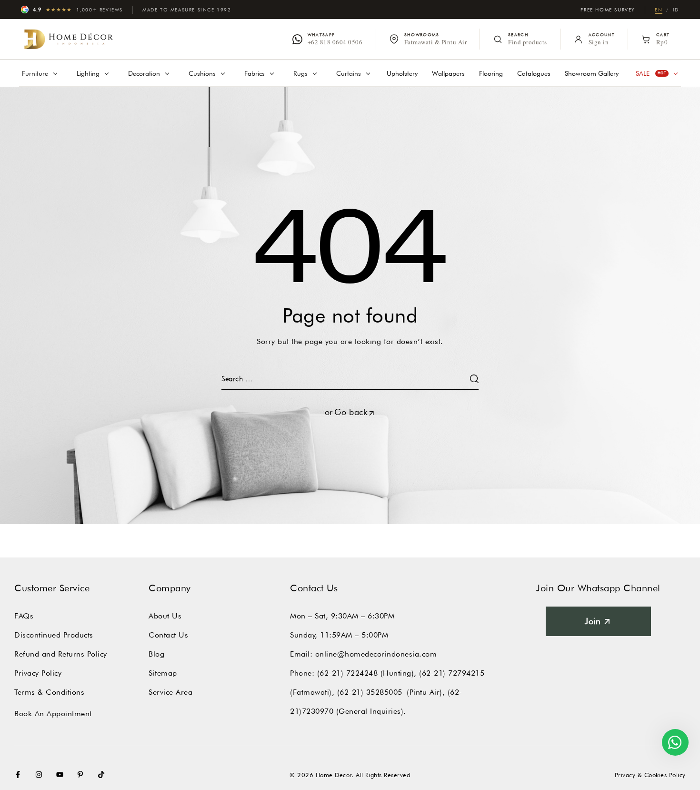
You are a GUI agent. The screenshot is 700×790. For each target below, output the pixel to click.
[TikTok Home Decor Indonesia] (103, 774)
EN (658, 9)
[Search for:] (350, 378)
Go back (351, 412)
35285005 (384, 692)
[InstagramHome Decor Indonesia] (41, 774)
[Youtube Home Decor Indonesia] (62, 774)
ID (676, 9)
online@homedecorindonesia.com (376, 653)
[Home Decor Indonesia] (68, 39)
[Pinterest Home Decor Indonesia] (82, 774)
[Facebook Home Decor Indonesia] (20, 774)
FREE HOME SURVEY (607, 9)
